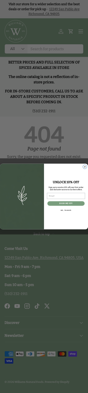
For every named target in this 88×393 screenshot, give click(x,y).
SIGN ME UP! (66, 203)
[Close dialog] (85, 167)
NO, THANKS (66, 210)
